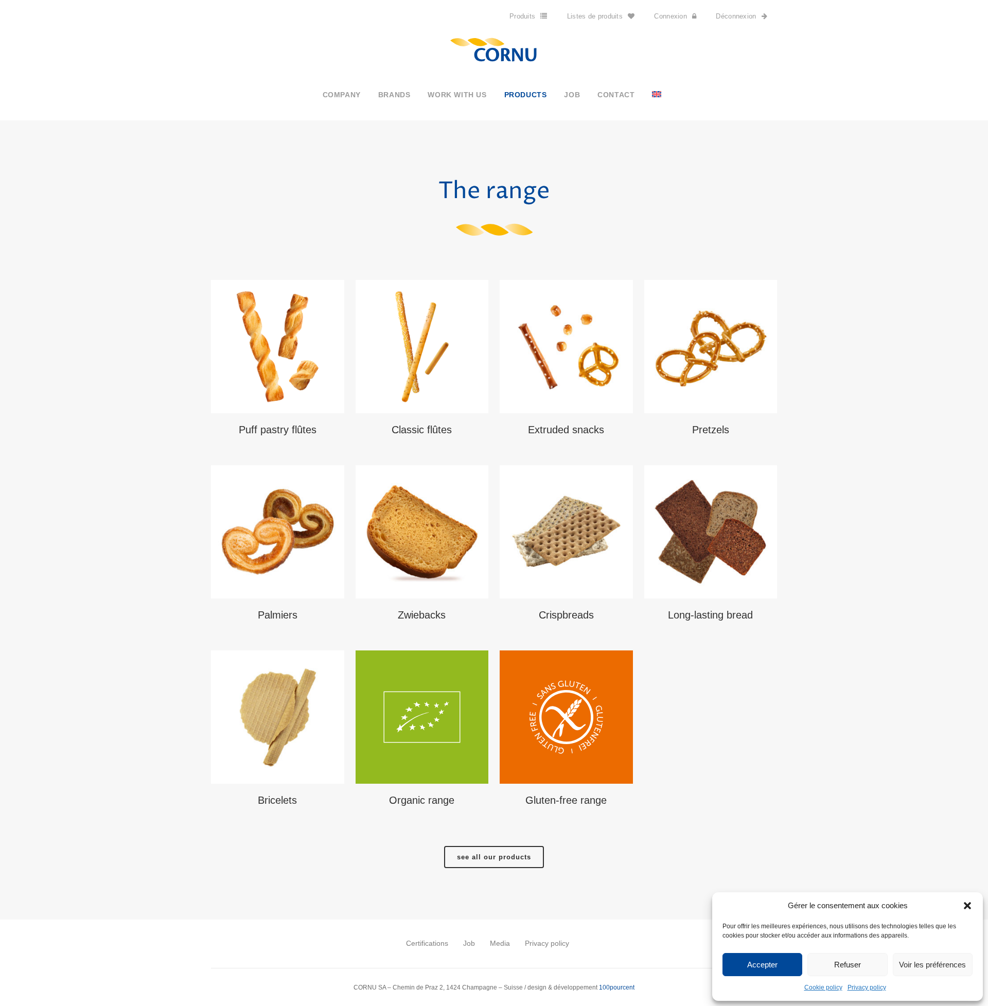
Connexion (670, 16)
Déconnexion (736, 16)
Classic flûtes (422, 429)
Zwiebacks (422, 615)
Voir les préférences (932, 964)
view (277, 345)
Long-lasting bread (710, 615)
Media (500, 943)
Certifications (427, 943)
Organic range (421, 800)
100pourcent (616, 987)
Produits (522, 16)
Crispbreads (566, 615)
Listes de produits (595, 16)
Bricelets (277, 800)
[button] (967, 906)
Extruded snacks (566, 429)
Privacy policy (867, 987)
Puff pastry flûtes (277, 429)
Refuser (847, 964)
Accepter (762, 964)
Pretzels (710, 429)
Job (469, 943)
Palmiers (277, 615)
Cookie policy (823, 987)
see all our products (494, 857)
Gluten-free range (566, 800)
